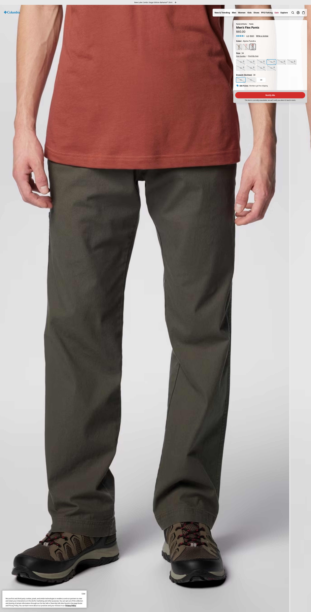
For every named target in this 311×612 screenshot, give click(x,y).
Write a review (262, 35)
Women (242, 12)
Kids (249, 12)
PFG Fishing (267, 12)
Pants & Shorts (241, 24)
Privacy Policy (70, 605)
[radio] (239, 47)
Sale (277, 12)
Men (234, 12)
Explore (284, 12)
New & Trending (222, 12)
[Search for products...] (292, 12)
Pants (251, 24)
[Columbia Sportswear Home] (12, 12)
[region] (155, 308)
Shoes (256, 12)
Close (83, 593)
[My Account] (298, 12)
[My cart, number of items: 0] (303, 12)
